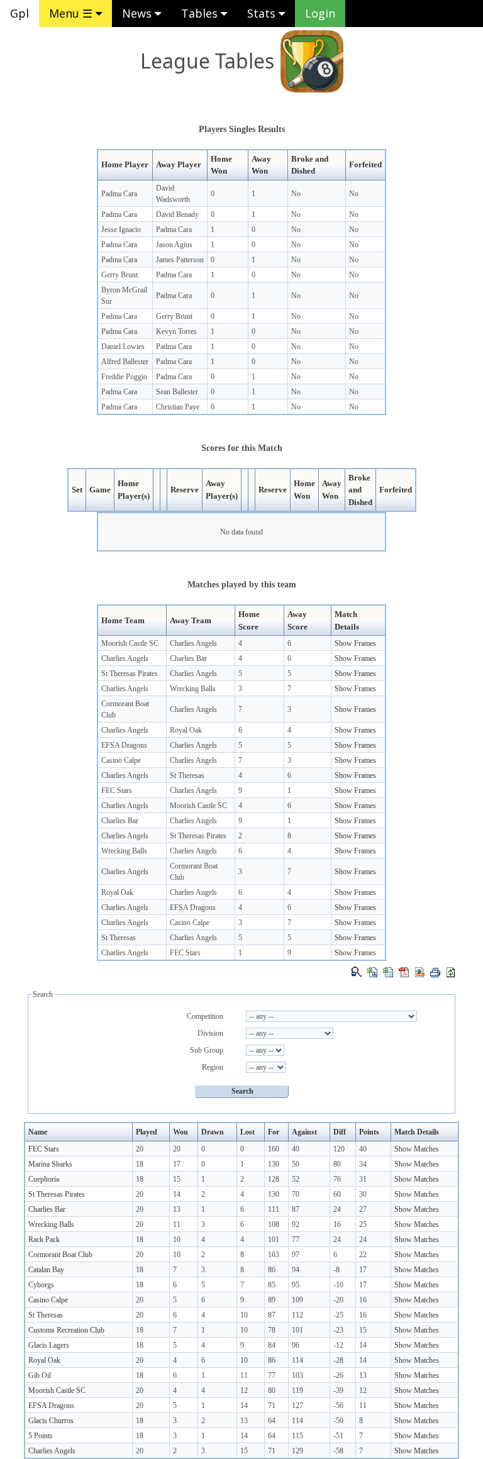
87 (295, 1209)
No (296, 193)
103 (273, 1254)
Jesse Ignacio (121, 229)
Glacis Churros (51, 1420)
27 (363, 1209)
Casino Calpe (121, 760)
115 (297, 1435)
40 (295, 1149)
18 (139, 1164)
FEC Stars (116, 790)
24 (337, 1209)
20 (139, 1149)
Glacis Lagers (48, 1345)
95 (295, 1284)
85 (271, 1284)
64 (271, 1420)
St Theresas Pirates (129, 673)
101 (273, 1239)
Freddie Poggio (124, 376)
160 (273, 1149)
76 (337, 1179)
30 (363, 1194)
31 (363, 1179)
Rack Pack (44, 1239)
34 (363, 1164)
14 (176, 1194)
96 (295, 1345)
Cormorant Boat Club (60, 1254)
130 (273, 1164)
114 (297, 1360)
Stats (263, 13)
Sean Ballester (177, 391)
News (138, 13)
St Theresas (187, 775)
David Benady (177, 214)
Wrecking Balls (193, 688)
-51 (338, 1435)
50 (295, 1164)
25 (363, 1224)
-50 (338, 1420)
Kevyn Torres (176, 331)
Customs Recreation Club (66, 1330)
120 (339, 1149)
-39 (338, 1390)
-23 (338, 1330)
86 (271, 1269)
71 (271, 1405)
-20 (338, 1299)
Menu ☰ (72, 13)
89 (271, 1299)
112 (297, 1315)
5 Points (40, 1435)
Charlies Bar (188, 658)
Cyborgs (41, 1284)
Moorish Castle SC (129, 643)
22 (363, 1254)
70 (295, 1194)
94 (295, 1269)
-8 (336, 1269)
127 (297, 1405)
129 (297, 1450)
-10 (338, 1284)
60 (337, 1194)
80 (337, 1164)
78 (271, 1330)
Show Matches (416, 1149)
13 (176, 1209)
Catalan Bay (46, 1269)
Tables (201, 13)
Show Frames (355, 643)
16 (337, 1224)
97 (295, 1254)
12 (244, 1390)
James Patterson (180, 259)
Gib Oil (39, 1375)
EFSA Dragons (124, 745)
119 (297, 1390)
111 (273, 1209)
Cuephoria (43, 1179)
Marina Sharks (50, 1164)
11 (176, 1224)
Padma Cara (119, 193)
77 (295, 1239)
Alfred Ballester (124, 361)
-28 (338, 1360)
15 (176, 1179)
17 (176, 1164)
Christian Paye (177, 406)
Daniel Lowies (123, 346)
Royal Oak (186, 730)
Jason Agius (174, 244)
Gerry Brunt (119, 274)
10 (176, 1239)
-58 (338, 1450)
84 (271, 1345)
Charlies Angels (193, 643)
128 (273, 1179)
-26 (338, 1375)
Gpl (19, 13)
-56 (338, 1405)
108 (273, 1224)
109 (297, 1299)
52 (295, 1179)
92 (295, 1224)
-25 (338, 1315)
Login (320, 13)
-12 (338, 1345)
